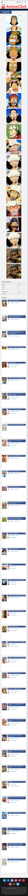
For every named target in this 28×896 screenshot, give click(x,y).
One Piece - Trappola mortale (14, 688)
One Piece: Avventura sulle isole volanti (15, 767)
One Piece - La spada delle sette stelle (15, 705)
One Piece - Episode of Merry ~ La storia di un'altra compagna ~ (15, 317)
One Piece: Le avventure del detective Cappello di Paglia (16, 394)
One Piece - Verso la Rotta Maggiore (16, 580)
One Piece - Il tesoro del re (14, 673)
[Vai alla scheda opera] (4, 303)
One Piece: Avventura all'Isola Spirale (16, 657)
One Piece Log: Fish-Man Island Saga (16, 595)
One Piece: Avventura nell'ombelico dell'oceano (16, 829)
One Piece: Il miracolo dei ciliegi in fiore (15, 798)
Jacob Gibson (13, 566)
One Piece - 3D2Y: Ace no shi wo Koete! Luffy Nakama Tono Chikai (15, 844)
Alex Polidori (13, 568)
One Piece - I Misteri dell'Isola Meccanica (14, 736)
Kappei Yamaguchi (14, 302)
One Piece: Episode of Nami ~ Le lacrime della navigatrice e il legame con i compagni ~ (16, 332)
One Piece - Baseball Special (14, 859)
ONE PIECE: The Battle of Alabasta (16, 611)
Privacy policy (20, 893)
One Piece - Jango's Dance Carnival (16, 347)
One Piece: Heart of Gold (13, 300)
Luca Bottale (13, 366)
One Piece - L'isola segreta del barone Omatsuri (16, 720)
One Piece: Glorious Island (14, 486)
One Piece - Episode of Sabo (14, 455)
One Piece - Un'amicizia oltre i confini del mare (16, 751)
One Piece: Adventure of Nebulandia (16, 378)
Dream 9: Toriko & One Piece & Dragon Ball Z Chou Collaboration (15, 518)
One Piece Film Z (12, 362)
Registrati (20, 2)
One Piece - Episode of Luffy (14, 471)
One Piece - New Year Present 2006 (16, 424)
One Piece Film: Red (12, 549)
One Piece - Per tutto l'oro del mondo (16, 642)
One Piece (10, 564)
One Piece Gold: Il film (13, 626)
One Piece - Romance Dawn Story (15, 812)
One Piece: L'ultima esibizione (14, 409)
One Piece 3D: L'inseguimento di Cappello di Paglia (15, 503)
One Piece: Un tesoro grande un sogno (15, 441)
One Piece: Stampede (13, 533)
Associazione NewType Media (11, 888)
